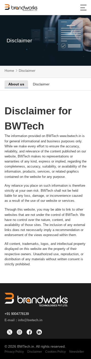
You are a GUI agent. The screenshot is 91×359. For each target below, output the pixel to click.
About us (16, 84)
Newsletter (76, 351)
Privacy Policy (14, 351)
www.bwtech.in (70, 136)
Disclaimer (27, 71)
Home (9, 71)
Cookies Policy (55, 351)
